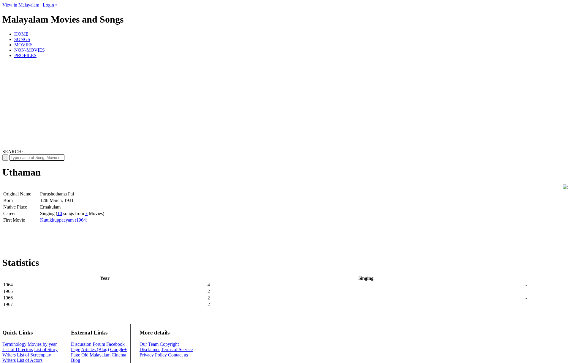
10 (59, 213)
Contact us (178, 354)
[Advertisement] (285, 104)
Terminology (14, 344)
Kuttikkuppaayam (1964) (63, 219)
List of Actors (29, 360)
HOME (21, 34)
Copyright (169, 344)
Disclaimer (150, 349)
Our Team (149, 344)
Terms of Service (177, 349)
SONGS (22, 39)
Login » (50, 4)
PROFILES (25, 55)
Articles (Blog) (95, 349)
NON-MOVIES (29, 50)
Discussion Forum (88, 344)
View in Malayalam (20, 4)
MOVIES (23, 44)
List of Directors (17, 349)
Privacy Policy (153, 354)
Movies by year (42, 344)
